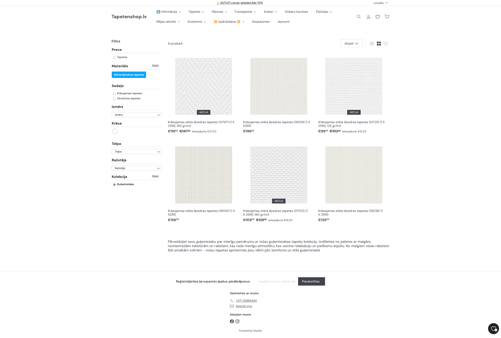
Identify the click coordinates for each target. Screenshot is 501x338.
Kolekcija (119, 176)
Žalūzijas (322, 12)
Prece (117, 50)
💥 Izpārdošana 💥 (227, 22)
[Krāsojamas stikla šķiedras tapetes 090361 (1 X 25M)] (353, 182)
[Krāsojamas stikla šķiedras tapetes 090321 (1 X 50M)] (203, 182)
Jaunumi (283, 22)
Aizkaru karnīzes (296, 12)
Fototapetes (244, 12)
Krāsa (117, 123)
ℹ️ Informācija (167, 12)
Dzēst (155, 65)
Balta (115, 131)
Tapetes (195, 12)
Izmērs (117, 107)
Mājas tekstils (166, 22)
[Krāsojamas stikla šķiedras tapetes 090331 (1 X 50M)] (278, 94)
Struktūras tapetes (128, 98)
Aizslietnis (195, 22)
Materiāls (120, 66)
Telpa (116, 143)
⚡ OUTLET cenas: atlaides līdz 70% (239, 2)
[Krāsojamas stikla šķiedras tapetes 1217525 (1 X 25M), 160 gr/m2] (278, 182)
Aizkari (269, 12)
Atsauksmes (260, 22)
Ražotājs (119, 160)
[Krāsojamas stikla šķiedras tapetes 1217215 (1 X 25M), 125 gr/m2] (353, 94)
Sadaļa (118, 85)
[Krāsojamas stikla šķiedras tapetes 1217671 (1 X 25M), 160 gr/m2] (203, 94)
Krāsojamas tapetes (129, 93)
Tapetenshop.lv (129, 17)
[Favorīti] (377, 17)
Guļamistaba (125, 184)
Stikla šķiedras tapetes (129, 74)
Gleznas (218, 12)
